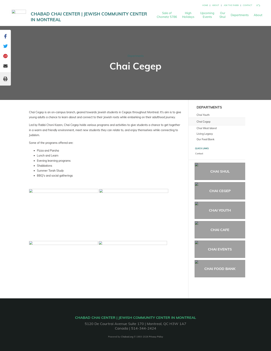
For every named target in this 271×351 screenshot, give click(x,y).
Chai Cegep (220, 191)
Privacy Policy (156, 336)
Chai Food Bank (219, 268)
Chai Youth (220, 210)
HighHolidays (188, 15)
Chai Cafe (219, 229)
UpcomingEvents (207, 15)
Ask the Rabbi (231, 5)
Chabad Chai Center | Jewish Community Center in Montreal (89, 16)
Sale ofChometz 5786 (167, 15)
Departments (240, 15)
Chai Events (220, 249)
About (215, 5)
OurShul (222, 15)
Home (205, 5)
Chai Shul (220, 171)
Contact (247, 5)
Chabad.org (127, 336)
